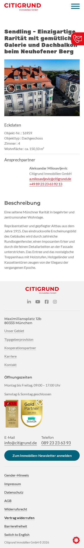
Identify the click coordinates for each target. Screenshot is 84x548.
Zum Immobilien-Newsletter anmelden (42, 455)
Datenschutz (13, 492)
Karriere (10, 356)
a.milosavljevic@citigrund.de (50, 179)
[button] (76, 540)
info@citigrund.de (20, 442)
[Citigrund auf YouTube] (37, 302)
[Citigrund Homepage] (22, 7)
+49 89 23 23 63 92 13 (45, 184)
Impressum (12, 484)
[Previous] (10, 88)
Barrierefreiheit (15, 526)
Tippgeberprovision (18, 339)
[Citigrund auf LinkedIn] (29, 302)
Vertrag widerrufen (19, 518)
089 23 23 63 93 (56, 442)
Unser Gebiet (14, 331)
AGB (7, 501)
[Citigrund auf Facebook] (47, 302)
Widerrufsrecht (15, 509)
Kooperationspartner (20, 348)
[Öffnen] (75, 7)
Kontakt (10, 365)
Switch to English (17, 534)
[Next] (73, 88)
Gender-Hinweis (16, 475)
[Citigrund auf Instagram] (55, 302)
